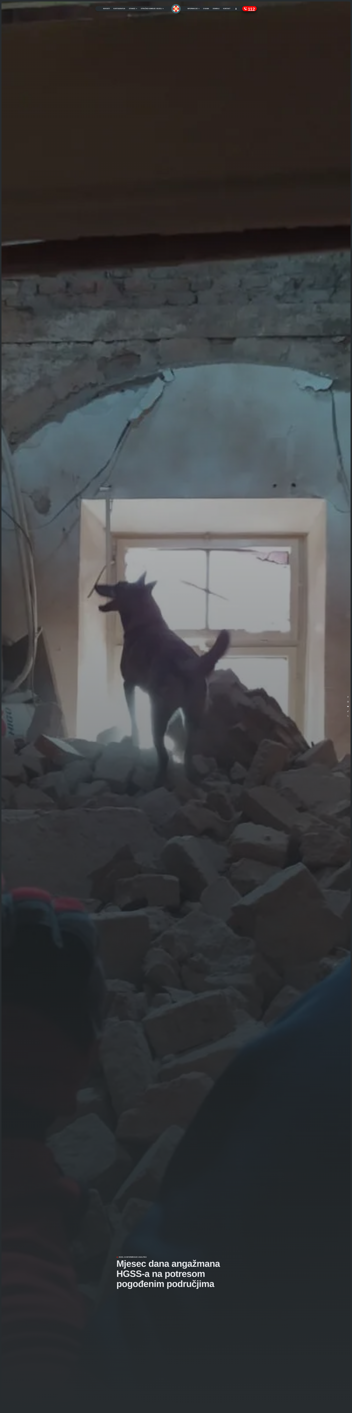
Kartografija (119, 8)
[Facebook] (348, 697)
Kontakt (226, 8)
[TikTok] (348, 711)
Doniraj (216, 8)
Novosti (106, 8)
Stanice (132, 8)
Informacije (193, 9)
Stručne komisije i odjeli (151, 8)
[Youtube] (348, 706)
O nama (206, 8)
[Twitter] (348, 716)
